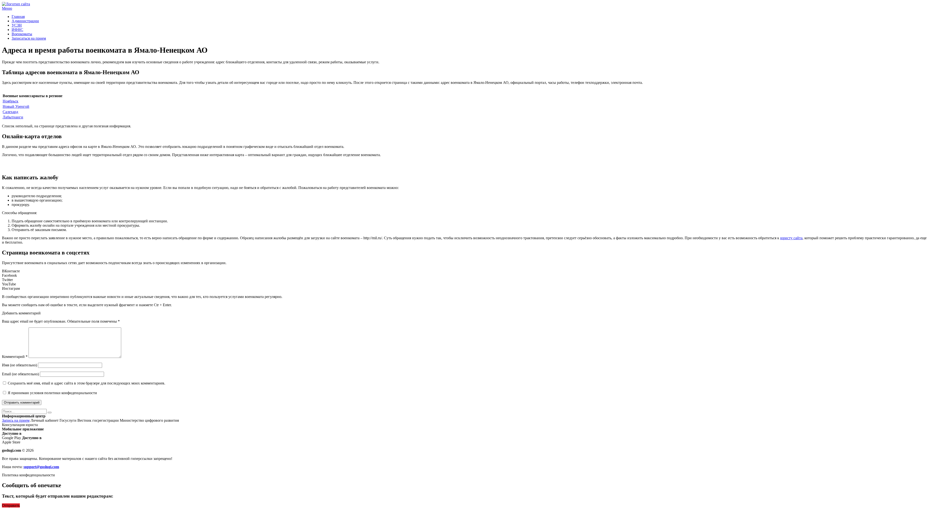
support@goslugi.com (41, 467)
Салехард (10, 112)
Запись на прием (16, 420)
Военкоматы (22, 34)
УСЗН (17, 25)
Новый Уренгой (16, 106)
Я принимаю (52, 393)
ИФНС (17, 30)
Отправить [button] (11, 505)
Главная (18, 16)
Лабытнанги (13, 117)
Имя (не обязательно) (19, 365)
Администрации (25, 21)
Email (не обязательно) (20, 374)
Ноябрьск (10, 101)
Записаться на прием (29, 38)
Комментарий (15, 357)
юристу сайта (791, 238)
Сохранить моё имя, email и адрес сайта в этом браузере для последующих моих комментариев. (86, 383)
